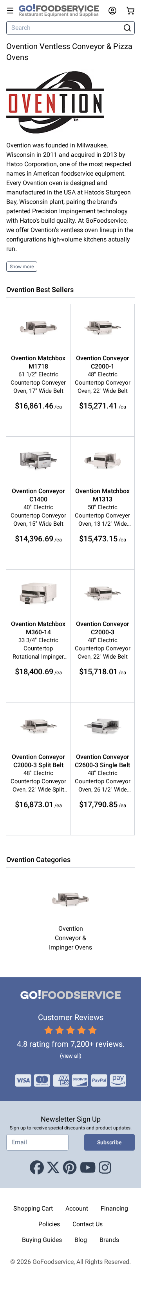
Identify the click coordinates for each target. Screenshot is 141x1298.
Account (76, 1208)
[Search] (127, 28)
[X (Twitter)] (53, 1168)
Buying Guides (42, 1240)
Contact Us (87, 1224)
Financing (114, 1208)
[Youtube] (88, 1168)
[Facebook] (37, 1168)
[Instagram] (105, 1168)
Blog (80, 1240)
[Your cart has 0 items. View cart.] (130, 10)
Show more (22, 266)
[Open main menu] (10, 10)
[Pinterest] (70, 1168)
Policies (49, 1224)
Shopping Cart (33, 1208)
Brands (109, 1240)
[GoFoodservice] (62, 10)
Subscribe (109, 1142)
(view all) (70, 1056)
